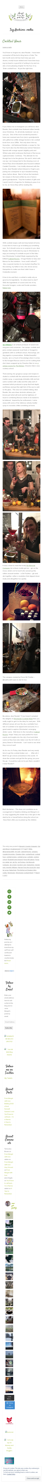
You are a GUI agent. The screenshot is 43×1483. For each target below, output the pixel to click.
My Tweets (8, 1078)
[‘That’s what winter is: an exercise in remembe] (9, 1372)
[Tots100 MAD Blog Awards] (9, 1055)
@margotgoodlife (8, 852)
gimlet (7, 862)
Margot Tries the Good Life (27, 867)
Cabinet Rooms (14, 259)
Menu (21, 7)
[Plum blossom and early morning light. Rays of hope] (9, 1302)
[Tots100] (9, 1451)
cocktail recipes (12, 857)
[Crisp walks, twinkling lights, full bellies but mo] (9, 1380)
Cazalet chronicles (9, 854)
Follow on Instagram (10, 1405)
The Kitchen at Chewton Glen (26, 870)
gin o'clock (13, 865)
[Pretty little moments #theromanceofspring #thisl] (9, 1285)
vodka (5, 873)
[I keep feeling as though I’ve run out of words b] (9, 1354)
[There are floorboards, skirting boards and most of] (9, 1267)
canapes (35, 852)
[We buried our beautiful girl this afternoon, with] (9, 1259)
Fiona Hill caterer (29, 860)
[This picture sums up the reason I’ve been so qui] (9, 1293)
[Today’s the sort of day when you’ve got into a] (9, 1232)
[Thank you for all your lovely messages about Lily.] (9, 1250)
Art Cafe (17, 852)
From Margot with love (8, 1172)
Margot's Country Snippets (28, 846)
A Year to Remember (8, 1191)
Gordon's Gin (21, 865)
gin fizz (15, 862)
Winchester (11, 873)
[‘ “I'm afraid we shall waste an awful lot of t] (9, 1363)
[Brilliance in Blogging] (9, 1041)
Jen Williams (7, 345)
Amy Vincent (8, 1167)
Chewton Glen (20, 854)
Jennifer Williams (11, 867)
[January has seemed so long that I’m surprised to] (9, 1328)
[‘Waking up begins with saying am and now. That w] (9, 1346)
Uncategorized (15, 849)
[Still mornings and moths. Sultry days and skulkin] (9, 1215)
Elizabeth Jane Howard (15, 860)
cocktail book (30, 854)
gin (11, 862)
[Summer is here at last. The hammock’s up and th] (9, 1241)
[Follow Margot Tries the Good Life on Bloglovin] (9, 971)
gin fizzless (21, 862)
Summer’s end (9, 1111)
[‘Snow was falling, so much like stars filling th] (9, 1337)
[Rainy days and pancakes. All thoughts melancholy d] (9, 1311)
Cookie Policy (11, 1474)
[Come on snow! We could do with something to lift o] (9, 1320)
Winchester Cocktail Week (23, 719)
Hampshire (30, 865)
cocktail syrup (22, 857)
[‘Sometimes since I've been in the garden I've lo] (9, 1224)
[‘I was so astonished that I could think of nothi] (9, 1276)
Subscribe (8, 1028)
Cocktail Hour (12, 41)
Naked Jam (7, 288)
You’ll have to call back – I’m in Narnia (9, 1116)
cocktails (30, 857)
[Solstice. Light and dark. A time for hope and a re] (9, 1389)
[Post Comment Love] (9, 1464)
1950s (30, 849)
